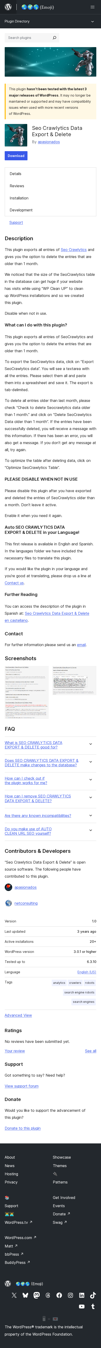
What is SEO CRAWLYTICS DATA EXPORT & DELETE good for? (33, 745)
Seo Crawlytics (74, 249)
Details (15, 173)
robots (89, 983)
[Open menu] (93, 7)
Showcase (62, 1157)
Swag (60, 1222)
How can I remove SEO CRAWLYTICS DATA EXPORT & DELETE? (38, 798)
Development (21, 210)
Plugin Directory (17, 21)
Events (59, 1205)
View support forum (22, 1086)
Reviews (17, 185)
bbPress (14, 1254)
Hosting (11, 1174)
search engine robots (79, 992)
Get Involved (64, 1197)
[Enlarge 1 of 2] (42, 672)
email (81, 644)
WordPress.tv (19, 1222)
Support (16, 222)
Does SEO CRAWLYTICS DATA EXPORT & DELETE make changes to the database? (41, 762)
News (10, 1165)
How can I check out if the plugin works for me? (26, 780)
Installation (19, 198)
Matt (11, 1246)
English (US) (87, 972)
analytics (59, 983)
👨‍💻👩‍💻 (9, 1214)
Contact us (14, 582)
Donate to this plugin (23, 1128)
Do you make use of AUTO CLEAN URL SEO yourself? (28, 831)
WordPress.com (21, 1237)
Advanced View (18, 1015)
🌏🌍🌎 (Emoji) (29, 1283)
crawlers (75, 983)
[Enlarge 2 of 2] (90, 672)
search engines (83, 1002)
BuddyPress (17, 1262)
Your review (15, 1050)
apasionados (49, 141)
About (10, 1157)
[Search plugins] (54, 37)
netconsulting (26, 903)
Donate (61, 1214)
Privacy (11, 1182)
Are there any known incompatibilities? (38, 815)
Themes (60, 1165)
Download (16, 156)
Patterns (60, 1182)
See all (90, 1050)
